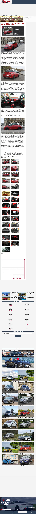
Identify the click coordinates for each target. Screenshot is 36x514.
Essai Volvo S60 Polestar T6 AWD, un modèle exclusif (8, 465)
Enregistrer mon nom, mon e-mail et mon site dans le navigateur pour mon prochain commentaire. (12, 272)
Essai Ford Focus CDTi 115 (21, 453)
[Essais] (13, 511)
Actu (4, 513)
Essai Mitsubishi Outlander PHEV (5, 417)
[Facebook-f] (1, 502)
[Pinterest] (8, 502)
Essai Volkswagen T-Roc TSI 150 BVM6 (22, 381)
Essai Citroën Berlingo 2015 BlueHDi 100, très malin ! (8, 405)
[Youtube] (5, 502)
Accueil (1, 15)
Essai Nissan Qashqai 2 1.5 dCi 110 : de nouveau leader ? (24, 465)
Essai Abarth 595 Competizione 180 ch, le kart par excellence (25, 393)
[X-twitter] (3, 502)
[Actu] (4, 511)
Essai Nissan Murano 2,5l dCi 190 (6, 441)
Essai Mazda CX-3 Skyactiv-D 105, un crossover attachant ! (25, 441)
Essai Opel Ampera (20, 405)
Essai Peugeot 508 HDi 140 (21, 429)
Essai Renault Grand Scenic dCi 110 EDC (6, 393)
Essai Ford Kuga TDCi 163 (5, 429)
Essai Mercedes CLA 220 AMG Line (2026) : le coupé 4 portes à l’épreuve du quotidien (13, 297)
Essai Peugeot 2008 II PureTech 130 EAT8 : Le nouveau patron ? (25, 417)
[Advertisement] (18, 9)
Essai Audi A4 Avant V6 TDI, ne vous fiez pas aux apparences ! (9, 381)
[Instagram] (4, 502)
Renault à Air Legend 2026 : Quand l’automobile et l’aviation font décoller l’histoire (30, 297)
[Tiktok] (7, 502)
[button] (30, 2)
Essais (4, 15)
